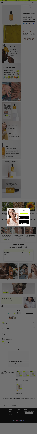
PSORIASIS (24, 218)
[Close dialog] (29, 208)
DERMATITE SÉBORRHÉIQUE (24, 223)
